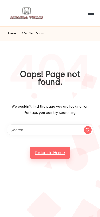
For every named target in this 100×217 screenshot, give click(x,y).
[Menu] (90, 13)
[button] (88, 130)
